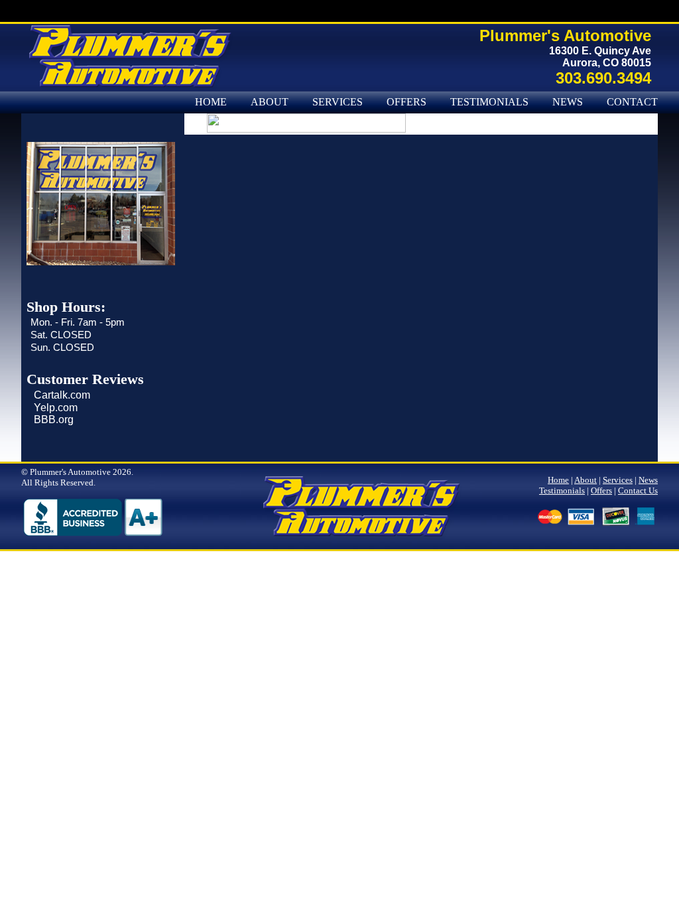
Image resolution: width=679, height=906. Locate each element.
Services (337, 102)
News (567, 102)
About (269, 102)
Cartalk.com (62, 395)
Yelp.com (56, 407)
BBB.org (54, 419)
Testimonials (489, 102)
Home (211, 102)
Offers (406, 102)
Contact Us (638, 490)
